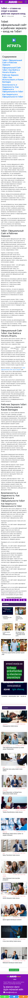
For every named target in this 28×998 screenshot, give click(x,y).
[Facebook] (4, 600)
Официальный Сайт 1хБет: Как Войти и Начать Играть (11, 69)
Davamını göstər (14, 970)
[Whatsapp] (14, 600)
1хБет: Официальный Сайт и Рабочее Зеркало (12, 62)
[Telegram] (19, 600)
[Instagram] (9, 600)
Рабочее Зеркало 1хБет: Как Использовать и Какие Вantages (12, 78)
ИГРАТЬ (14, 46)
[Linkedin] (24, 600)
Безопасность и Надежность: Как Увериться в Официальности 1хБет (12, 88)
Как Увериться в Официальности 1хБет (12, 95)
